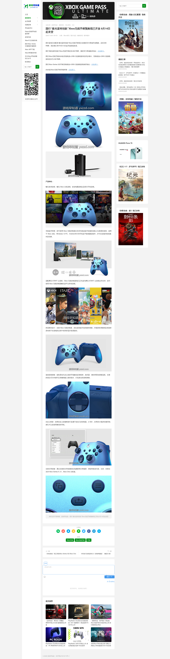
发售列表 (28, 37)
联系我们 (28, 62)
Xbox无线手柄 (80, 540)
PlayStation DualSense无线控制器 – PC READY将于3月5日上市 (55, 645)
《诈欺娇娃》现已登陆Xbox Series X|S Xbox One (61, 554)
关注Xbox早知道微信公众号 (31, 57)
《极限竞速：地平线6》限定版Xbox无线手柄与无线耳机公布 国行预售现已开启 (101, 623)
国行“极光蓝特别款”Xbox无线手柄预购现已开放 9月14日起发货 (89, 516)
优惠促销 (28, 25)
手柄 (88, 540)
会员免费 (28, 21)
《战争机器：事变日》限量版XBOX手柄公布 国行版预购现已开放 (56, 623)
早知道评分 (28, 28)
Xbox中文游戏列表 (31, 40)
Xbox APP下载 (30, 49)
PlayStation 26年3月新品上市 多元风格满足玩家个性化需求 (78, 645)
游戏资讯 (28, 18)
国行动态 (73, 35)
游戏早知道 (31, 6)
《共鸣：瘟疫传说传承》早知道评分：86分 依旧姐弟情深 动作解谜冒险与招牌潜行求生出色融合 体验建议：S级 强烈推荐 (131, 65)
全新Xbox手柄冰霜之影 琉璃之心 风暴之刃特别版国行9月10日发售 (101, 645)
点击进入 (101, 51)
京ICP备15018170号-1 (63, 656)
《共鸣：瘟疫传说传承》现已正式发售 (130, 81)
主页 (26, 14)
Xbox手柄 (70, 540)
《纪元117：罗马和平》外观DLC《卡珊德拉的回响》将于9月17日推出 (132, 74)
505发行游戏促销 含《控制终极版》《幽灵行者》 (96, 554)
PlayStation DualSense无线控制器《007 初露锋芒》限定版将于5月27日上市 (78, 623)
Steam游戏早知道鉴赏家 (31, 32)
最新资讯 (61, 25)
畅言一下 (109, 577)
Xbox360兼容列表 (31, 53)
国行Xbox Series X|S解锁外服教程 (30, 45)
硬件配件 (87, 35)
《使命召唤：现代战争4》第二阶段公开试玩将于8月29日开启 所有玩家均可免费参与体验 (132, 88)
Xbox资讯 (67, 25)
